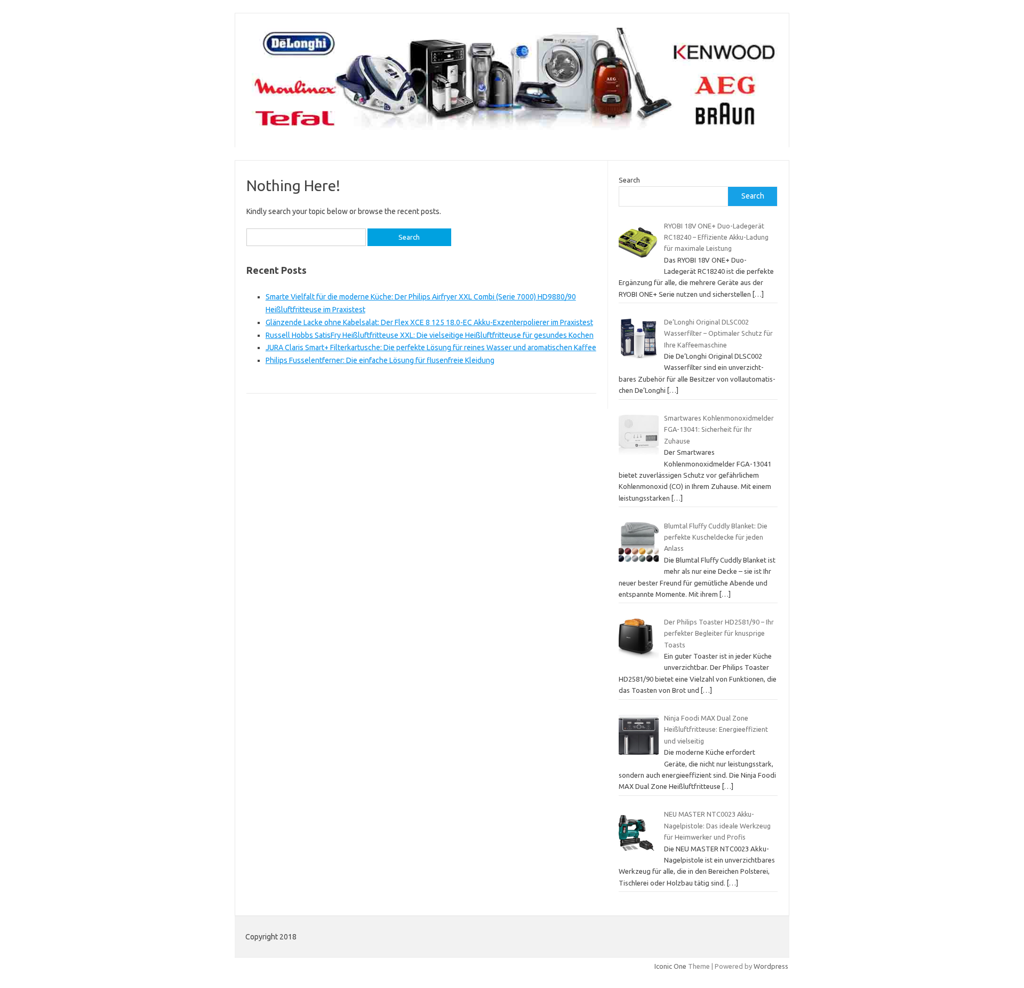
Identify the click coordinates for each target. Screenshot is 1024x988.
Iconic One (670, 966)
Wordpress (771, 966)
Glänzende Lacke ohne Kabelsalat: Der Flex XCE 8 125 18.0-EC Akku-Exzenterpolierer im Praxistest (429, 322)
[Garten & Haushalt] (512, 129)
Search (629, 180)
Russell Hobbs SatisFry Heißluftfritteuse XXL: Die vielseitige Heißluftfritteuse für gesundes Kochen (430, 335)
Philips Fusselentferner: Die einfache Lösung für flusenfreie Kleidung (380, 360)
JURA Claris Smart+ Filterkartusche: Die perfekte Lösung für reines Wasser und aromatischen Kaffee (431, 347)
